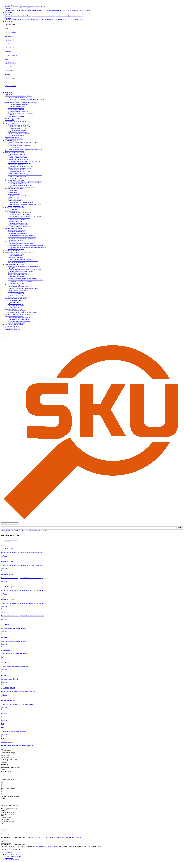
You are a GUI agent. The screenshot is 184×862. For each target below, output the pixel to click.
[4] (1, 791)
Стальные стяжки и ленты (13, 309)
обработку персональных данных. (46, 846)
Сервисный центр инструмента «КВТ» (56, 19)
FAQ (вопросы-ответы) (21, 19)
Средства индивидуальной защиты (19, 259)
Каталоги (8, 16)
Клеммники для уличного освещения (20, 113)
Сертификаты (9, 19)
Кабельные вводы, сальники (14, 316)
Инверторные (12, 209)
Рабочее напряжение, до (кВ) (10, 767)
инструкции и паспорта (12, 859)
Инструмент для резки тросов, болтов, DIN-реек (24, 161)
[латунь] (3, 798)
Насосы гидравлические (16, 170)
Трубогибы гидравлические (17, 233)
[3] (1, 790)
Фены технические (14, 200)
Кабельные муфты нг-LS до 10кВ (19, 127)
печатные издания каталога (14, 856)
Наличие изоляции (9, 812)
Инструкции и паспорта (35, 16)
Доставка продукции (36, 19)
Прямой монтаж (13, 307)
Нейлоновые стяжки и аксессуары (16, 298)
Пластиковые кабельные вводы (18, 319)
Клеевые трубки (13, 144)
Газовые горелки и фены (16, 173)
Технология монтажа (7, 821)
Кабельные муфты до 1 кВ (17, 128)
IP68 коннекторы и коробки (17, 116)
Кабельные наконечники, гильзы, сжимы (18, 96)
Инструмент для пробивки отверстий (20, 166)
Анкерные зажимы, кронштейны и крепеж (22, 278)
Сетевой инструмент (11, 242)
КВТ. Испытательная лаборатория (50, 10)
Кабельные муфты (11, 123)
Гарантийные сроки (76, 19)
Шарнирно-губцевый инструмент (19, 213)
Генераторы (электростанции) (14, 207)
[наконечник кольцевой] (8, 754)
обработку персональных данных (71, 837)
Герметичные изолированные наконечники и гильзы (25, 280)
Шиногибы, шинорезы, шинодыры (19, 168)
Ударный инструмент (15, 221)
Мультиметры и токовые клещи (18, 286)
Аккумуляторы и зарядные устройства (21, 202)
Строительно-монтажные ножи (18, 225)
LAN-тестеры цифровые (16, 249)
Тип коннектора (6, 750)
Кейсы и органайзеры (15, 257)
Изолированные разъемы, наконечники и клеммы (21, 102)
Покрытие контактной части (10, 805)
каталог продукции (11, 854)
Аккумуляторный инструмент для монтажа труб (24, 266)
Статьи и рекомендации (51, 16)
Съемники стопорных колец (17, 223)
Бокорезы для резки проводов (18, 159)
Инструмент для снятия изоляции (19, 163)
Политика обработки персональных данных (19, 7)
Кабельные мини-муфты (16, 135)
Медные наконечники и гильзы (18, 97)
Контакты (37, 7)
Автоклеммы (12, 115)
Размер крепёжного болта (9, 809)
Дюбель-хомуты (13, 302)
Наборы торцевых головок (17, 219)
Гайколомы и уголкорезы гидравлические (22, 237)
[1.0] (2, 785)
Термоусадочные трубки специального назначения (25, 149)
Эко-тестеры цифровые (16, 293)
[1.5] (2, 786)
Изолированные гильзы (16, 108)
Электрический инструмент (14, 188)
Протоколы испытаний (69, 10)
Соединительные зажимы (16, 109)
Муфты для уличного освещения (19, 133)
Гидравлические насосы (16, 240)
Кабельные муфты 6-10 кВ (17, 130)
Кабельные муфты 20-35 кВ (17, 132)
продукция (4, 530)
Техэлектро (16, 849)
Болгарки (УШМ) (14, 194)
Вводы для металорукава (16, 323)
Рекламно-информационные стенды (71, 16)
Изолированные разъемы (16, 106)
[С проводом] (6, 764)
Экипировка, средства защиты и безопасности (20, 252)
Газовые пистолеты (14, 197)
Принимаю (5, 841)
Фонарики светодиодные (16, 262)
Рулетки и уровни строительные (19, 297)
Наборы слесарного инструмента (19, 214)
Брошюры (14, 16)
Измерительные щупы (15, 295)
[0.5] (2, 781)
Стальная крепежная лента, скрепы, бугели (22, 312)
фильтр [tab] (7, 541)
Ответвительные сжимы (16, 101)
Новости (43, 7)
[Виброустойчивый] (6, 761)
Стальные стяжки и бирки (17, 311)
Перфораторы (12, 192)
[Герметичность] (6, 762)
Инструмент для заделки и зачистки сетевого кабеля (25, 245)
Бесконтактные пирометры (17, 290)
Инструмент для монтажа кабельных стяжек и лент (25, 175)
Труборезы (11, 268)
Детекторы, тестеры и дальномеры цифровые (23, 288)
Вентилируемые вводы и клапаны (19, 321)
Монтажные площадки (15, 304)
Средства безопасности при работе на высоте (23, 261)
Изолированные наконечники (18, 104)
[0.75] (2, 783)
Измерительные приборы (13, 285)
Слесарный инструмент (12, 211)
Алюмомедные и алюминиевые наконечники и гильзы (26, 99)
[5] (1, 793)
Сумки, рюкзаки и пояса (16, 254)
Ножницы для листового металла (19, 226)
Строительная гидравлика (13, 228)
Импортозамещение (83, 10)
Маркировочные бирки (16, 305)
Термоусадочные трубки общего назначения (22, 142)
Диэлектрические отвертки (17, 183)
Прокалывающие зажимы (16, 276)
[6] (1, 795)
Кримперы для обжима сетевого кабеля (21, 243)
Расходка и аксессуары (15, 206)
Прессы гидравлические (16, 156)
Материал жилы (6, 771)
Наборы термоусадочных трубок (19, 145)
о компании (8, 852)
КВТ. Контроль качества (31, 10)
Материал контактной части (10, 797)
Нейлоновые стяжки (15, 300)
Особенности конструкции (9, 759)
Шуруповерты (13, 190)
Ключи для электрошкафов (17, 176)
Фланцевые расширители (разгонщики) (21, 235)
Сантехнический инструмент (14, 264)
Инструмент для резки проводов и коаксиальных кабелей (27, 247)
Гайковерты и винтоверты (17, 195)
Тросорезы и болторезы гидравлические (21, 238)
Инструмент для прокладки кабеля (19, 171)
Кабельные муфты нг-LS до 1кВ (19, 125)
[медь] (2, 773)
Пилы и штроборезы (15, 199)
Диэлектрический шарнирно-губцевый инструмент (25, 182)
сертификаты (9, 858)
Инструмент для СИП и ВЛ (17, 283)
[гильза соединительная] (8, 752)
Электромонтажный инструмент (15, 152)
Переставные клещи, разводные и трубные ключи (24, 216)
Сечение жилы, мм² (7, 780)
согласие (55, 837)
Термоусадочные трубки (13, 140)
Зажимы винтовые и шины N (18, 111)
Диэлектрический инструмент (14, 180)
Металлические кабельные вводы (19, 317)
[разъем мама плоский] (8, 757)
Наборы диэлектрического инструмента (21, 187)
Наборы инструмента (15, 178)
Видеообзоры (22, 16)
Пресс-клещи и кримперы (16, 154)
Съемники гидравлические (17, 231)
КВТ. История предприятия (14, 10)
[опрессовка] (4, 823)
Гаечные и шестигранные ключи (19, 218)
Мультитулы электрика (15, 164)
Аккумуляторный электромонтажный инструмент (24, 204)
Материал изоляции (7, 814)
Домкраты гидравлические (17, 230)
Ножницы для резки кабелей (17, 157)
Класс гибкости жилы (8, 788)
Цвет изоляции (6, 818)
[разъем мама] (8, 756)
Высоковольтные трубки (16, 147)
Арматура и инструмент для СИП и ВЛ (17, 274)
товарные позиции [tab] (11, 540)
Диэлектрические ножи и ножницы (20, 185)
